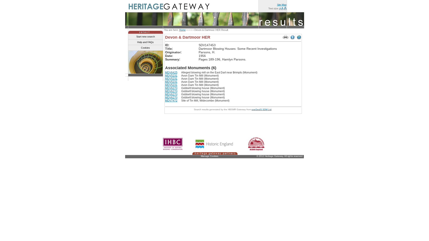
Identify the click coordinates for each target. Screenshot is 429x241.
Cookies (145, 47)
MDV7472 (171, 100)
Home (182, 30)
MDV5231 (171, 75)
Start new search (145, 36)
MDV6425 (171, 72)
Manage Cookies (209, 156)
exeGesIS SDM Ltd (261, 109)
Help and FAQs (145, 42)
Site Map (281, 4)
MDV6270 (171, 88)
